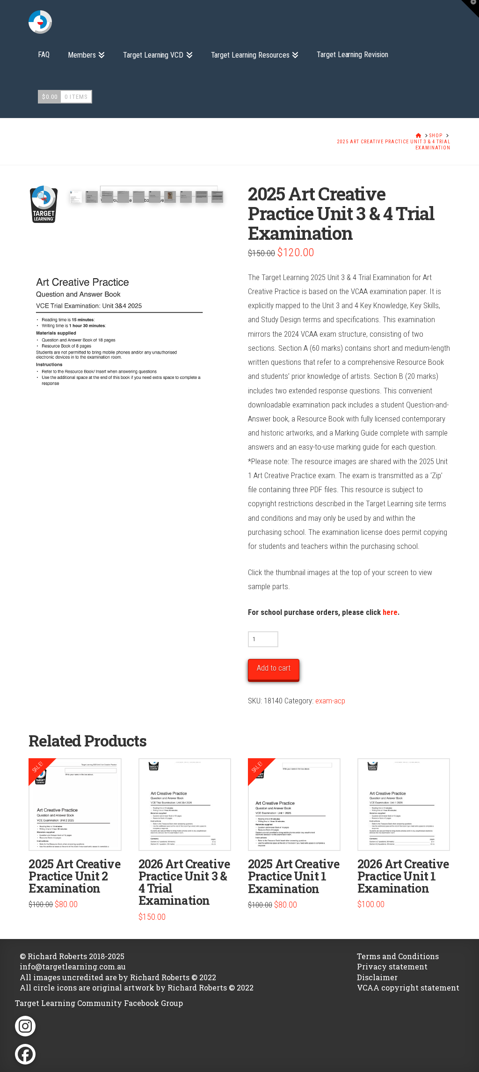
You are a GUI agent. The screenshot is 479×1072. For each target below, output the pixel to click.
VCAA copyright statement (408, 987)
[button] (42, 197)
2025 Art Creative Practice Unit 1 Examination (293, 876)
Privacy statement (392, 966)
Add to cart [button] (79, 833)
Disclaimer (377, 977)
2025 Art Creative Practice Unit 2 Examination (74, 876)
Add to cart (273, 668)
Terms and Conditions (398, 956)
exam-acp (330, 700)
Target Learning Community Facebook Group (99, 1003)
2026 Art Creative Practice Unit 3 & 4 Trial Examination (184, 882)
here (390, 612)
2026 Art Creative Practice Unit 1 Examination (403, 876)
